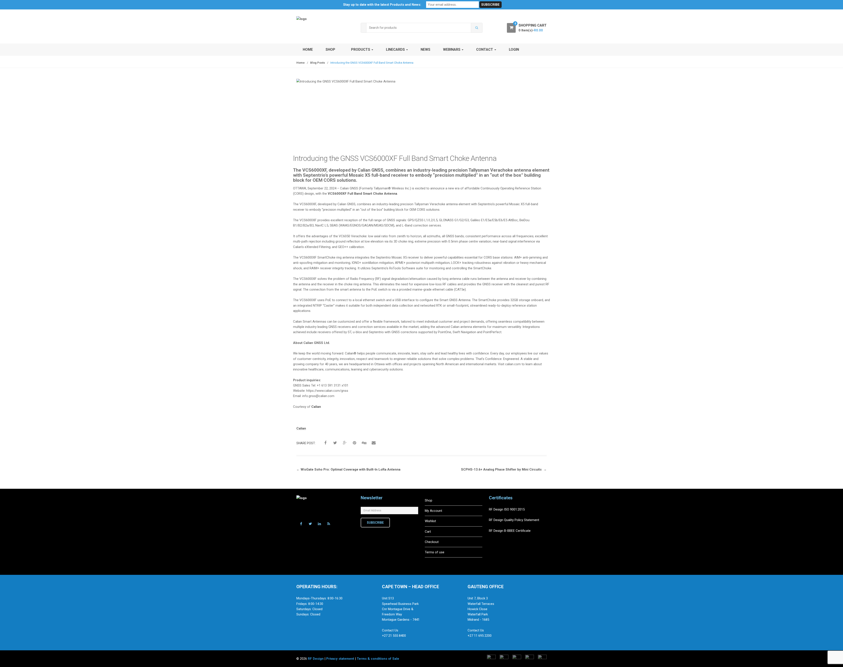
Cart (428, 532)
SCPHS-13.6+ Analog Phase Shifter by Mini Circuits (504, 469)
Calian (316, 407)
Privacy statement (340, 659)
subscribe (375, 522)
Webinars (452, 49)
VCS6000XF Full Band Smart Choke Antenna (362, 194)
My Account (433, 511)
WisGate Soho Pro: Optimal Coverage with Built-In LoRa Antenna (348, 469)
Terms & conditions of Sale (378, 659)
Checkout (432, 542)
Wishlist (430, 521)
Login (514, 49)
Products (361, 49)
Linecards (396, 49)
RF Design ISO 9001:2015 (507, 509)
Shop (330, 49)
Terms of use (434, 552)
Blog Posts (317, 62)
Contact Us (390, 630)
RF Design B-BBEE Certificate (510, 531)
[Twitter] (310, 523)
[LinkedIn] (319, 523)
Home (308, 49)
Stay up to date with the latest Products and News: (382, 5)
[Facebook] (300, 523)
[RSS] (328, 523)
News (425, 49)
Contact (485, 49)
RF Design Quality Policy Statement (514, 520)
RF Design (316, 659)
